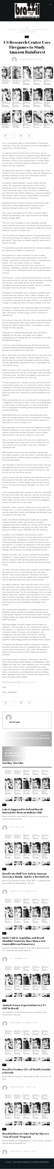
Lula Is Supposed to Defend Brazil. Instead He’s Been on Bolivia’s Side (22, 811)
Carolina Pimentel (17, 1087)
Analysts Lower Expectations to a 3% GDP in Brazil (24, 1006)
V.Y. (11, 958)
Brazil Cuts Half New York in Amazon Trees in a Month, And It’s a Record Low (25, 875)
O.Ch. (12, 827)
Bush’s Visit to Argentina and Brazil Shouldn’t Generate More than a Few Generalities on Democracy (24, 941)
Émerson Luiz (15, 891)
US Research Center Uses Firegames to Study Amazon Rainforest (28, 31)
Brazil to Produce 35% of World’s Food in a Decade (26, 1071)
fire (4, 692)
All (27, 27)
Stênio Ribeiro (15, 1023)
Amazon (12, 692)
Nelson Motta (15, 1151)
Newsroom (26, 59)
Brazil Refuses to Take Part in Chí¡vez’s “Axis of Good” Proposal (25, 1135)
